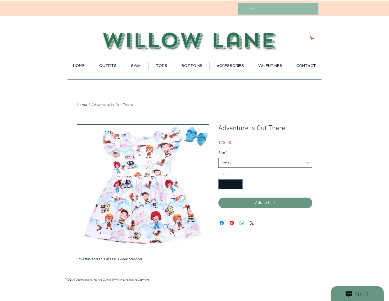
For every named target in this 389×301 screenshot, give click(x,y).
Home (82, 105)
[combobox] (265, 163)
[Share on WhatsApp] (242, 223)
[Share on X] (252, 223)
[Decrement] (222, 184)
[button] (312, 37)
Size (222, 153)
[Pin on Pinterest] (232, 223)
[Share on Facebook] (222, 223)
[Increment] (238, 184)
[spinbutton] (230, 184)
